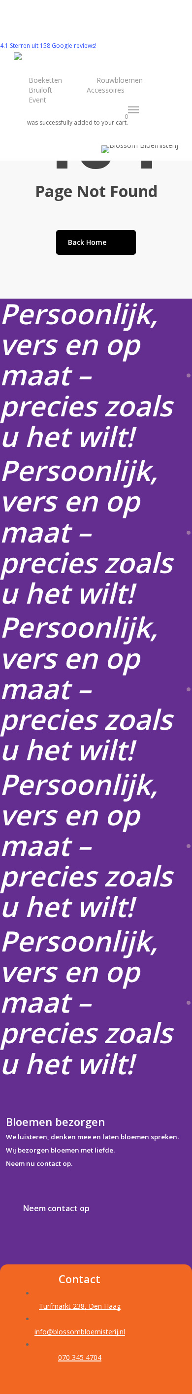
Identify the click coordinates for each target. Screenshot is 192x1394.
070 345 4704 (79, 1357)
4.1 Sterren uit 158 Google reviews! (48, 45)
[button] (134, 110)
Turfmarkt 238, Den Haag (80, 1306)
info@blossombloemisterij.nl (79, 1331)
